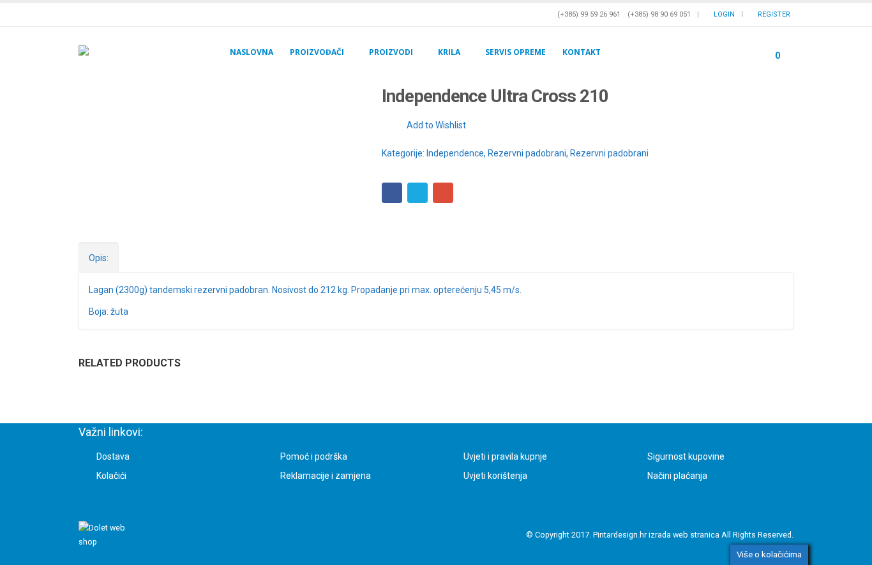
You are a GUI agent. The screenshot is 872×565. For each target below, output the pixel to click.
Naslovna (251, 52)
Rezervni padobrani (527, 153)
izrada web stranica (684, 534)
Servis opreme (515, 52)
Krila (449, 52)
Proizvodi (391, 52)
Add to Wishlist (436, 125)
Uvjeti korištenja (495, 476)
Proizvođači (317, 52)
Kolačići (111, 476)
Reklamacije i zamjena (325, 476)
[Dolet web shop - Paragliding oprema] (115, 52)
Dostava (113, 456)
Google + (443, 193)
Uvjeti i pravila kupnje (505, 456)
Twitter (417, 193)
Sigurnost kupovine (686, 456)
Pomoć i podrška (313, 456)
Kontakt (581, 52)
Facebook (392, 193)
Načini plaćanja (677, 476)
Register (774, 14)
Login (724, 14)
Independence (455, 153)
